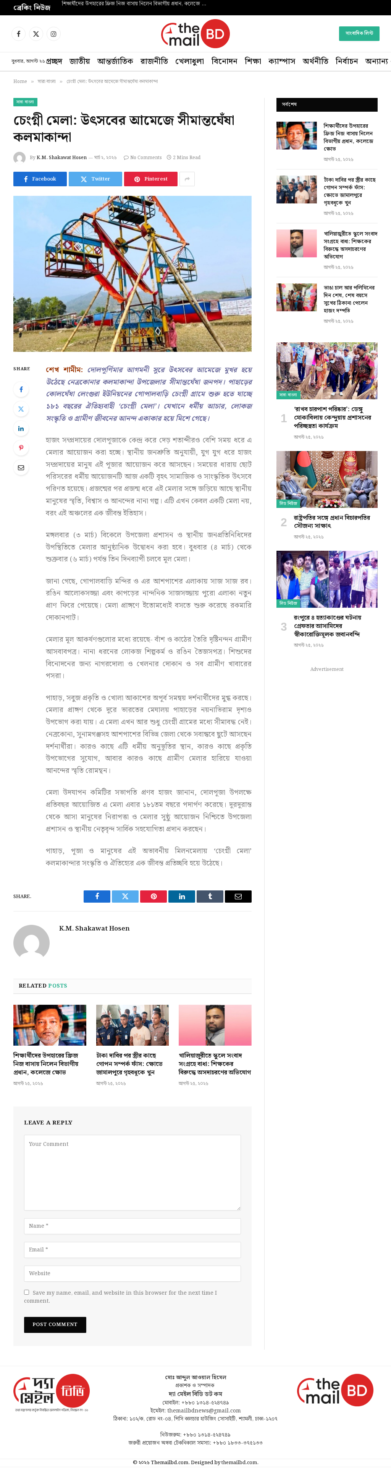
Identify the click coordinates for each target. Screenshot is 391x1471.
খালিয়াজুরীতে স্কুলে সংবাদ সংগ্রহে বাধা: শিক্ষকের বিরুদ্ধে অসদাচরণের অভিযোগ (215, 1064)
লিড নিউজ (288, 503)
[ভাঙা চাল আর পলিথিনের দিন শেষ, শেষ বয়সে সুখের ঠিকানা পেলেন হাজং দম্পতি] (296, 297)
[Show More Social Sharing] (187, 179)
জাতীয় (79, 61)
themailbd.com (239, 1463)
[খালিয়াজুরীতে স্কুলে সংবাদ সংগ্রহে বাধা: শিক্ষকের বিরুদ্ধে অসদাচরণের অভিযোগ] (215, 1025)
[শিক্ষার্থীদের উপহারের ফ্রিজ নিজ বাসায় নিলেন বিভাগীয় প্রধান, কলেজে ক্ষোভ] (49, 1025)
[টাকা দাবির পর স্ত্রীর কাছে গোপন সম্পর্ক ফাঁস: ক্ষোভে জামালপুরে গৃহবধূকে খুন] (132, 1025)
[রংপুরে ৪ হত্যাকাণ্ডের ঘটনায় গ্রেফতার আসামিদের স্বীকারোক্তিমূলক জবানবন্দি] (327, 579)
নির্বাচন (347, 61)
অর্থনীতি (315, 61)
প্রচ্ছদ (54, 61)
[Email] (21, 467)
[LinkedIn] (21, 428)
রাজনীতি (154, 61)
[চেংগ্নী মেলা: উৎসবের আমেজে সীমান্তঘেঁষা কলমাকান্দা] (132, 274)
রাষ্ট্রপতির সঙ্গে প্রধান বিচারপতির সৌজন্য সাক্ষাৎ (332, 522)
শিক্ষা (253, 61)
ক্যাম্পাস (282, 61)
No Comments (146, 157)
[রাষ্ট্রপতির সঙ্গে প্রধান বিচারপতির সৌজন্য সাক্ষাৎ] (327, 479)
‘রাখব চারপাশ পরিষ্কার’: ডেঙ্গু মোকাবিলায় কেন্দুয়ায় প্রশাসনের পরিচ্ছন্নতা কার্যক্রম (332, 417)
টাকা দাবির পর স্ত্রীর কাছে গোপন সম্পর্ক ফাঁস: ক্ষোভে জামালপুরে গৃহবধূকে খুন (138, 4)
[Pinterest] (21, 448)
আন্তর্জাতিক (115, 61)
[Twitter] (21, 409)
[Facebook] (21, 389)
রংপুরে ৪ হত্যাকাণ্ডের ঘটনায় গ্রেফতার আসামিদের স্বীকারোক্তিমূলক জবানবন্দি (327, 626)
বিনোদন (225, 61)
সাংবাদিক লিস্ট (359, 33)
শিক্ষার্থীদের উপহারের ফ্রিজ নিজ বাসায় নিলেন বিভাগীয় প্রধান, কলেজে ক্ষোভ (45, 1064)
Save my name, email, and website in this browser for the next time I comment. (120, 1297)
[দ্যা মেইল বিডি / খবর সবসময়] (195, 33)
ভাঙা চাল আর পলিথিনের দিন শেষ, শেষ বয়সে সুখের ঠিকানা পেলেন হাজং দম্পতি (349, 299)
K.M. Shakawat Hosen (62, 157)
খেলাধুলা (189, 61)
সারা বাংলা (25, 102)
